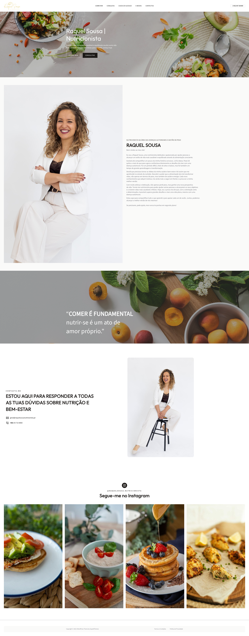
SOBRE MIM (73, 55)
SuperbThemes (94, 629)
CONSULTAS (90, 55)
